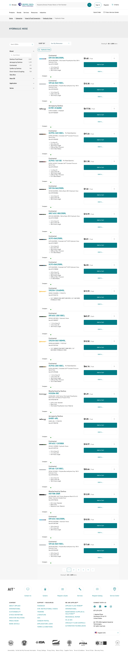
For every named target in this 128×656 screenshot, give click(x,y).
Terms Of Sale (90, 650)
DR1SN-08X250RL (56, 57)
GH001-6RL (53, 418)
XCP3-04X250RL (56, 238)
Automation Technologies (75, 626)
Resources (34, 13)
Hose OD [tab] (12, 78)
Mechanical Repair (72, 617)
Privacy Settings (41, 650)
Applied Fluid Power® (74, 606)
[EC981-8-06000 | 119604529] (43, 109)
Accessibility (11, 650)
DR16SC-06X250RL (57, 518)
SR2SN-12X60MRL (56, 290)
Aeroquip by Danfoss (16, 62)
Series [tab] (12, 88)
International (14, 609)
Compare (44, 76)
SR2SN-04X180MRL (57, 340)
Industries (43, 13)
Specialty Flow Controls (75, 623)
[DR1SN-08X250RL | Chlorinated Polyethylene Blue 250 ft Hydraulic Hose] (43, 59)
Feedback (41, 606)
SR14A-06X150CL (56, 544)
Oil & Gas (68, 620)
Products (12, 13)
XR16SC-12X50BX (56, 443)
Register (106, 5)
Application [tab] (13, 83)
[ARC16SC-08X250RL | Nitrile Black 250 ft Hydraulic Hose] (43, 214)
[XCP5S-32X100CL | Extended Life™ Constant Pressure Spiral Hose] (43, 134)
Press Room (14, 621)
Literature (41, 615)
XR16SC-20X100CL (57, 315)
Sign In (98, 5)
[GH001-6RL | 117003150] (43, 419)
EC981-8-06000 (55, 108)
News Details (14, 624)
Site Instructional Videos (47, 609)
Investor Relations (17, 618)
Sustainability (15, 612)
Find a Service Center (112, 12)
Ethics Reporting (16, 615)
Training (40, 612)
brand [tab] (11, 51)
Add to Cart (100, 64)
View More (13, 75)
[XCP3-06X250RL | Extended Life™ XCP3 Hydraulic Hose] (43, 265)
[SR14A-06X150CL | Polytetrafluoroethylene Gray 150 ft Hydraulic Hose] (43, 545)
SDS (38, 618)
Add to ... (100, 71)
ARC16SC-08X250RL (57, 213)
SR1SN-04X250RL (56, 188)
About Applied (14, 606)
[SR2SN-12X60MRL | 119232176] (43, 291)
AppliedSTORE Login (45, 624)
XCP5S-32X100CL (56, 133)
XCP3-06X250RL (56, 264)
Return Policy (59, 650)
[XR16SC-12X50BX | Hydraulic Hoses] (43, 445)
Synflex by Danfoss (15, 68)
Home (11, 18)
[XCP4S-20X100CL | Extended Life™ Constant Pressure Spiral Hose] (43, 367)
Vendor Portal (43, 621)
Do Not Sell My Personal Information (26, 650)
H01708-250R (54, 493)
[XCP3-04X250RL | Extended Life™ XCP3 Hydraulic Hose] (43, 239)
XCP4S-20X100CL (56, 365)
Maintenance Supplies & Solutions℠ (74, 613)
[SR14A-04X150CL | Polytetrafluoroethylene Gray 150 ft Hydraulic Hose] (43, 84)
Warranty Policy (99, 650)
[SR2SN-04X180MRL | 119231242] (43, 342)
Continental (13, 65)
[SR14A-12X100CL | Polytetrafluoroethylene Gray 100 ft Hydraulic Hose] (43, 470)
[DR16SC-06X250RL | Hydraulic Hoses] (43, 520)
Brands (19, 13)
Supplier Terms (68, 650)
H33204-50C (54, 393)
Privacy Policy (51, 650)
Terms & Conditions (45, 627)
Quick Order (97, 12)
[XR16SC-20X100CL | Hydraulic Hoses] (43, 317)
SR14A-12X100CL (56, 468)
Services (26, 13)
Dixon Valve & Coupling (17, 72)
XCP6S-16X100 (55, 160)
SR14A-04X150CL (56, 83)
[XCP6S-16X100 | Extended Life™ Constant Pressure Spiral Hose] (43, 162)
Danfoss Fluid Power (16, 59)
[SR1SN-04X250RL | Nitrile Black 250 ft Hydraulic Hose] (43, 189)
